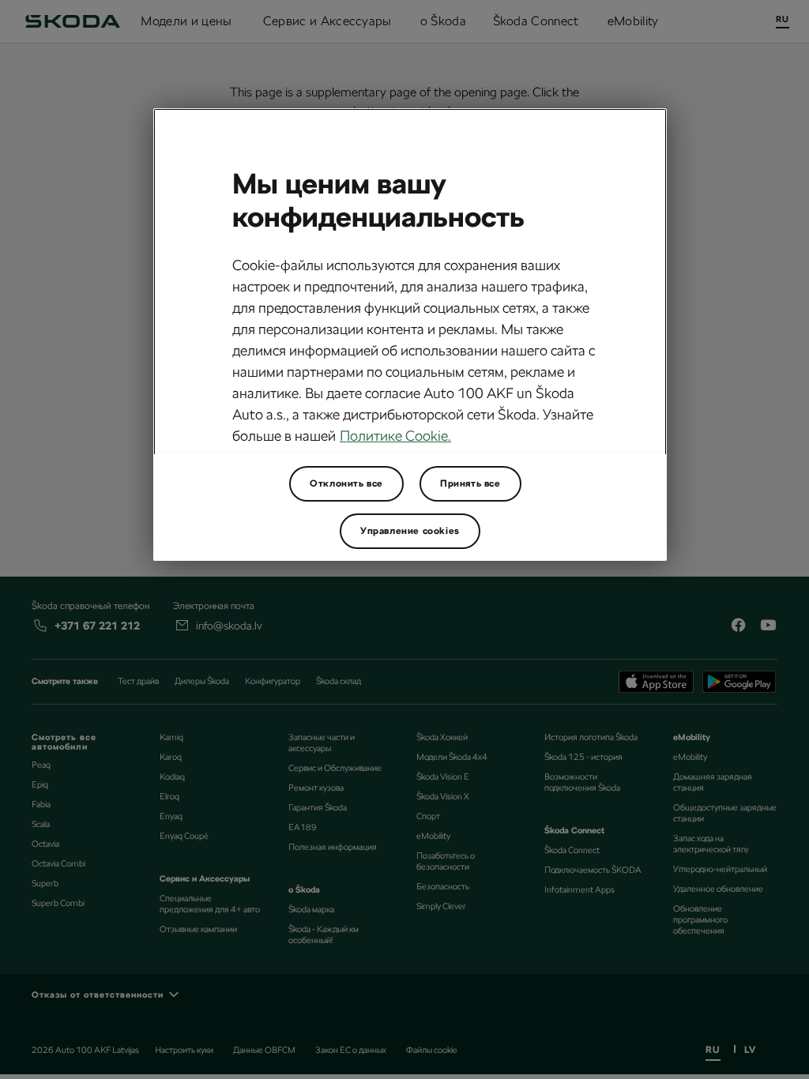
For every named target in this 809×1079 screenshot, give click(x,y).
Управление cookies (410, 530)
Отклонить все (346, 483)
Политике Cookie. (395, 435)
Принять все (470, 483)
